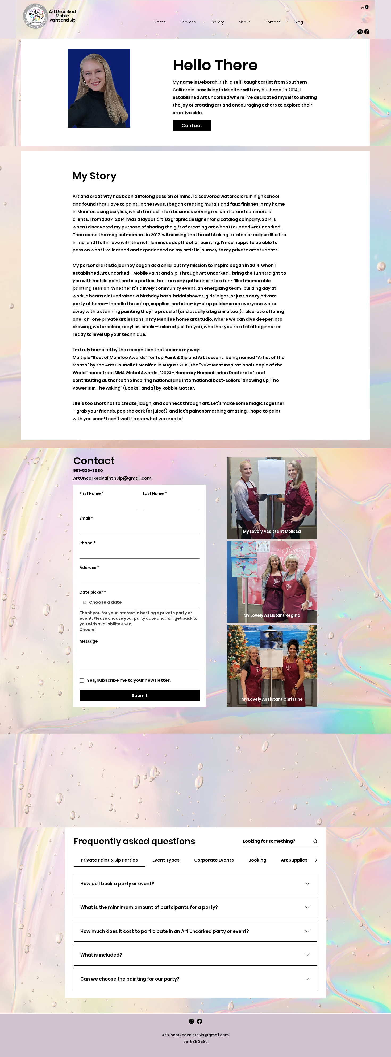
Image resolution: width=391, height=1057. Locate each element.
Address (89, 567)
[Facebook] (366, 31)
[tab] (109, 860)
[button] (364, 7)
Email (86, 518)
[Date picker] (85, 602)
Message (89, 641)
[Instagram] (360, 31)
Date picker (93, 592)
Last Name (155, 493)
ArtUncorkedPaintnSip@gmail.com (112, 478)
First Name (92, 493)
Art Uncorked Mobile (62, 14)
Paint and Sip (62, 20)
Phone (87, 543)
